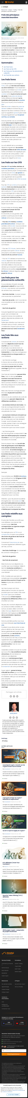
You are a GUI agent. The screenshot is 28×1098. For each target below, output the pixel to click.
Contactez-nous (6, 1008)
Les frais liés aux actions (11, 75)
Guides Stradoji (5, 989)
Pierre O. (6, 866)
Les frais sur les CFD (10, 69)
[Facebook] (14, 696)
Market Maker (18, 971)
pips (2, 104)
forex (3, 86)
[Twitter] (10, 696)
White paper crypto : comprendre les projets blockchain (13, 930)
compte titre (5, 534)
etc (6, 288)
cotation (4, 94)
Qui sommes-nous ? (20, 984)
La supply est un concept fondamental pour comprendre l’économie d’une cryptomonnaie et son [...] (13, 838)
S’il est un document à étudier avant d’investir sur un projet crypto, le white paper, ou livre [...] (13, 938)
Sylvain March (6, 38)
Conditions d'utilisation (7, 1091)
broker (19, 90)
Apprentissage (5, 986)
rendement (5, 320)
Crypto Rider (18, 966)
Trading (15, 10)
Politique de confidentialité (18, 1090)
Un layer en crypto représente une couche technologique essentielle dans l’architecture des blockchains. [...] (14, 806)
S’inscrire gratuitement (13, 1054)
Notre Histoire (5, 970)
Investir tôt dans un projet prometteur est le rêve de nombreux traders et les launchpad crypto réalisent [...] (13, 773)
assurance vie (14, 542)
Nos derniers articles (7, 984)
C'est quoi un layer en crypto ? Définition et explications (12, 798)
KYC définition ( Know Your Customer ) (11, 863)
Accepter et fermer (13, 1094)
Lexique (5, 7)
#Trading (4, 741)
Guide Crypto (5, 976)
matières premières (7, 168)
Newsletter (4, 973)
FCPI (2, 288)
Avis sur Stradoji (19, 986)
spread (16, 113)
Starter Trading (18, 963)
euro (19, 501)
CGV (3, 1002)
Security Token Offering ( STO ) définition (12, 896)
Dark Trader (18, 969)
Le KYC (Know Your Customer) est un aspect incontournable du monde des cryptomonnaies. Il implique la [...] (13, 871)
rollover (3, 218)
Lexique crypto (5, 992)
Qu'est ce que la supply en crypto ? (14, 831)
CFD (8, 166)
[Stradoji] (9, 2)
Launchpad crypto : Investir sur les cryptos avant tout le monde (14, 765)
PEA (16, 532)
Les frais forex (8, 67)
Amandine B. (7, 769)
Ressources (4, 10)
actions (14, 185)
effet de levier (21, 150)
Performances (5, 967)
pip (10, 611)
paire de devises (17, 96)
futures (13, 248)
